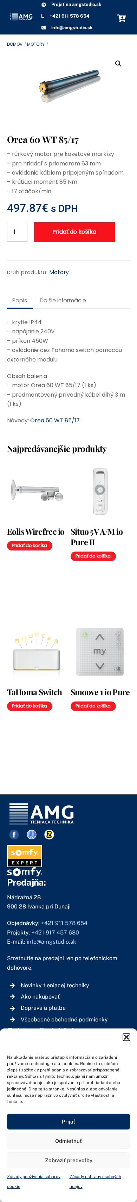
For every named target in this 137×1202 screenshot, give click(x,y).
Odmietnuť (68, 1141)
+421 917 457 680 (56, 932)
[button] (126, 1037)
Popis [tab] (19, 300)
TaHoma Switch (34, 691)
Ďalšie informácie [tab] (63, 300)
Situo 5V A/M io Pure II (97, 536)
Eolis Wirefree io (36, 531)
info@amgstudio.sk (51, 941)
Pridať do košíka (74, 232)
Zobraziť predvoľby (68, 1160)
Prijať (68, 1122)
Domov (14, 44)
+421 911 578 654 (64, 923)
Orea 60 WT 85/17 (55, 420)
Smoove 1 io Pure (100, 691)
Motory (36, 44)
